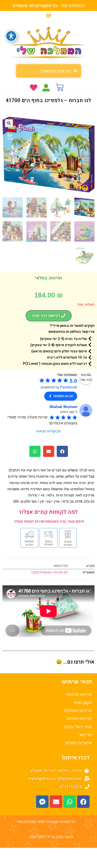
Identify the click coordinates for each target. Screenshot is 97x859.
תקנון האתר (82, 702)
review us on (63, 395)
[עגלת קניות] (60, 87)
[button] (48, 15)
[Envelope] (56, 801)
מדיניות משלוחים (78, 710)
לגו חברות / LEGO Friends (49, 572)
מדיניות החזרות (79, 718)
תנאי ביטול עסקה (78, 726)
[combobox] (48, 71)
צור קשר (85, 734)
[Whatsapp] (69, 801)
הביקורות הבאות (48, 430)
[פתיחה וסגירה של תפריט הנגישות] (11, 36)
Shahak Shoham (63, 406)
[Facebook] (83, 801)
